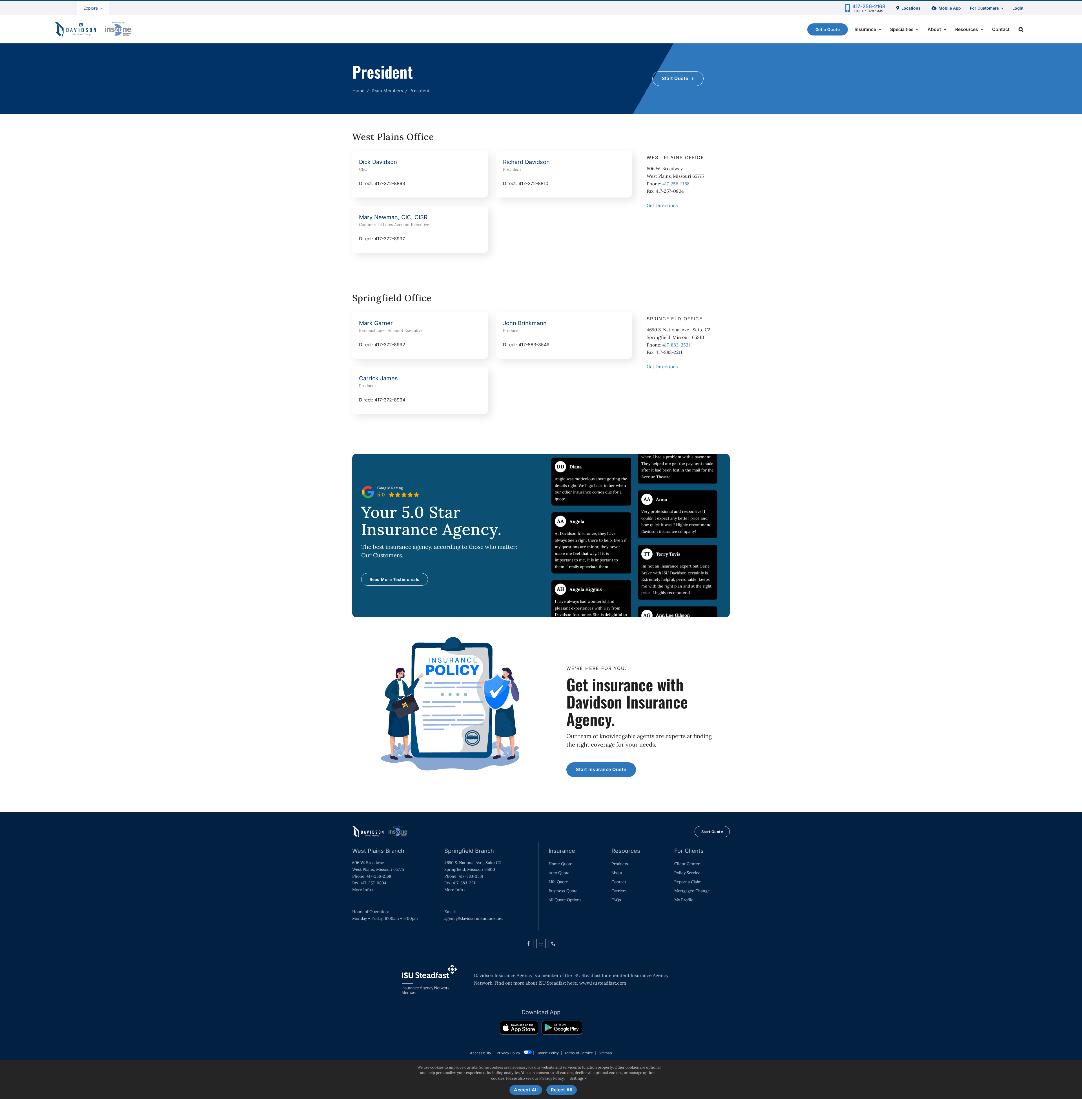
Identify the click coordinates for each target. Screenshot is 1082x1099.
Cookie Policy (547, 1053)
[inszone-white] (380, 828)
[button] (1021, 29)
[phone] (553, 943)
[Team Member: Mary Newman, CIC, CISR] (420, 229)
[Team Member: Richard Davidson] (564, 174)
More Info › (362, 889)
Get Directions (662, 205)
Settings (577, 1078)
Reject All (561, 1090)
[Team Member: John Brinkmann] (564, 335)
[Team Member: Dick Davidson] (420, 174)
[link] (519, 1029)
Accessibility (480, 1053)
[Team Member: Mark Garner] (420, 335)
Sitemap (605, 1053)
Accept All (526, 1090)
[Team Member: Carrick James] (420, 390)
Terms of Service (578, 1053)
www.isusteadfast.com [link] (602, 983)
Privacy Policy (508, 1053)
